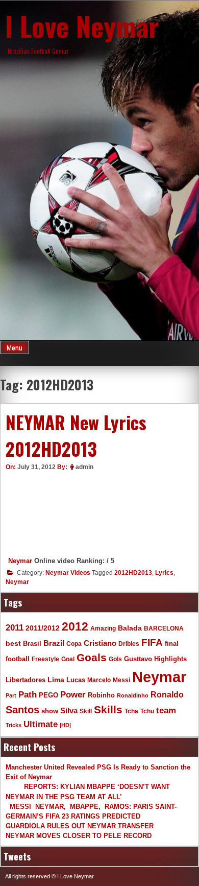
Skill (86, 711)
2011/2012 (43, 628)
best (13, 643)
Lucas (75, 680)
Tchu (147, 711)
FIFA (152, 642)
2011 (14, 628)
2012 (75, 626)
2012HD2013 (133, 572)
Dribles (128, 643)
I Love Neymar (82, 25)
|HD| (65, 725)
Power (73, 695)
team (166, 710)
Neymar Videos (67, 572)
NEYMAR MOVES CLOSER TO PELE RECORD (79, 836)
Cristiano (100, 643)
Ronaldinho (132, 695)
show (49, 711)
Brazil (53, 643)
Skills (108, 710)
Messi (121, 680)
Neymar (20, 561)
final (172, 643)
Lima (55, 680)
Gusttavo (138, 659)
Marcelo (99, 680)
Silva (69, 710)
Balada (130, 628)
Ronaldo (167, 694)
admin (84, 467)
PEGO (48, 695)
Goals (92, 657)
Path (27, 694)
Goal (67, 659)
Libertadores (25, 680)
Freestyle (45, 659)
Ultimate (40, 724)
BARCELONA (164, 628)
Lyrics (164, 572)
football (18, 659)
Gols (115, 659)
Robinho (101, 695)
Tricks (13, 725)
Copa (74, 643)
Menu (14, 348)
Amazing (103, 628)
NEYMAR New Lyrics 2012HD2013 (76, 435)
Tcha (131, 711)
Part (11, 695)
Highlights (170, 659)
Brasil (32, 643)
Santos (22, 709)
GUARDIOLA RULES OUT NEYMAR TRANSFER (80, 826)
